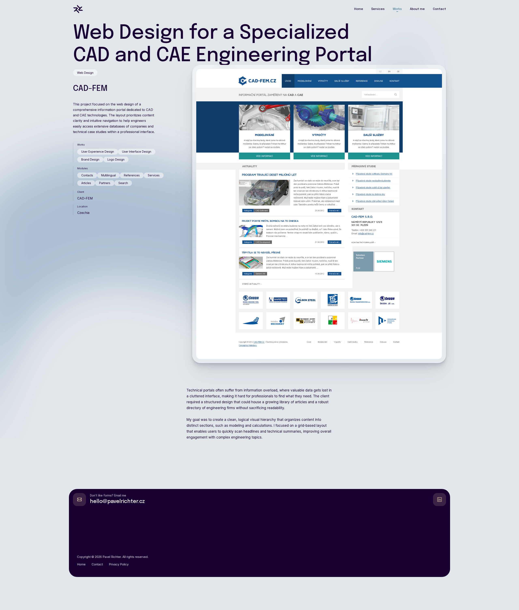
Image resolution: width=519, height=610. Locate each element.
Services (378, 9)
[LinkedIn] (439, 499)
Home (358, 9)
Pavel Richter (112, 557)
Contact (439, 9)
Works (397, 9)
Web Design (85, 72)
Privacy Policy (119, 564)
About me (417, 9)
